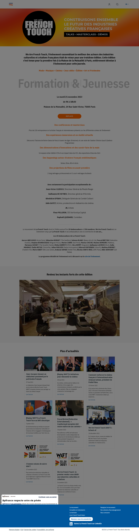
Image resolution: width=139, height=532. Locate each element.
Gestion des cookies (30, 530)
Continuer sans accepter (48, 497)
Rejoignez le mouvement (107, 507)
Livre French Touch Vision (77, 515)
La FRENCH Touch (22, 509)
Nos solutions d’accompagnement (110, 510)
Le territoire (73, 513)
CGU (22, 530)
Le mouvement (74, 507)
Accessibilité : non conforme (45, 530)
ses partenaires (16, 504)
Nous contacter (105, 513)
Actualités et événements (77, 510)
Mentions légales (14, 530)
